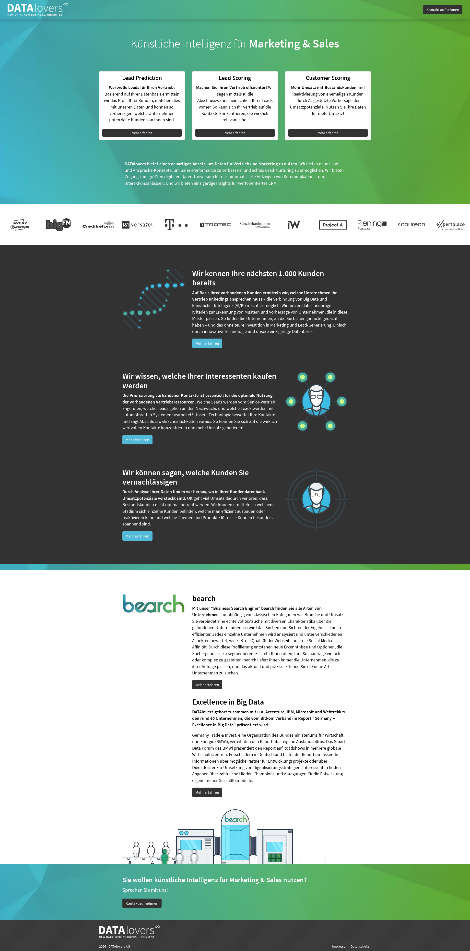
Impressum (340, 946)
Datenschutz (360, 946)
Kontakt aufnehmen (442, 9)
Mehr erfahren (142, 133)
